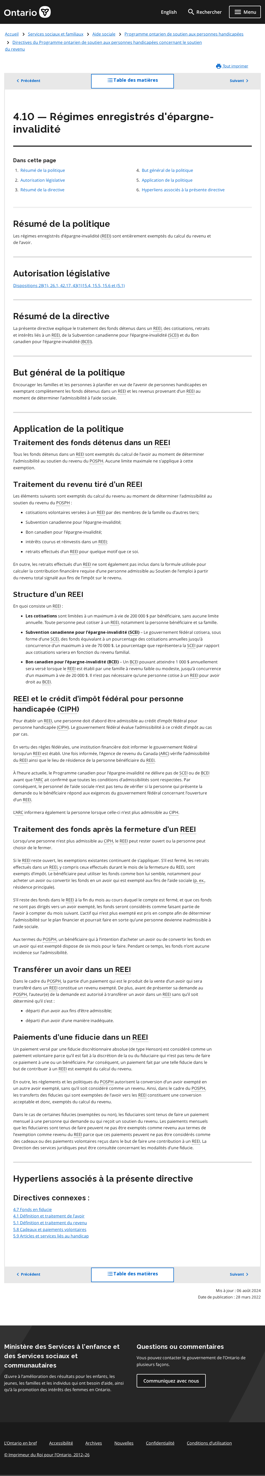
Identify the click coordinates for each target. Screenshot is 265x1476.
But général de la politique (167, 170)
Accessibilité (61, 1443)
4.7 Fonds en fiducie (32, 1209)
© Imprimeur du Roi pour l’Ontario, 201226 (47, 1455)
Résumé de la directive (42, 190)
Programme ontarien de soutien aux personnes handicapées (184, 34)
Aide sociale (103, 34)
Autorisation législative (42, 180)
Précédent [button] (30, 81)
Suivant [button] (237, 81)
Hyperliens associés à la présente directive (183, 190)
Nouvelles (124, 1443)
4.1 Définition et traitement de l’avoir (49, 1216)
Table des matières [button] (143, 83)
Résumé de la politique (42, 170)
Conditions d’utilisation (209, 1443)
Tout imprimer (235, 66)
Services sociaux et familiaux (55, 34)
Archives (93, 1443)
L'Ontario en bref (20, 1443)
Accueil (12, 34)
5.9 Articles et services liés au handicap (51, 1236)
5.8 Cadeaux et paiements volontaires (49, 1229)
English (169, 12)
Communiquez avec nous (171, 1381)
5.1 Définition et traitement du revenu (50, 1223)
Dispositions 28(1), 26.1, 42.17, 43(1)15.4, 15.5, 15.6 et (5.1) (69, 285)
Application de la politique (167, 180)
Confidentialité (160, 1443)
